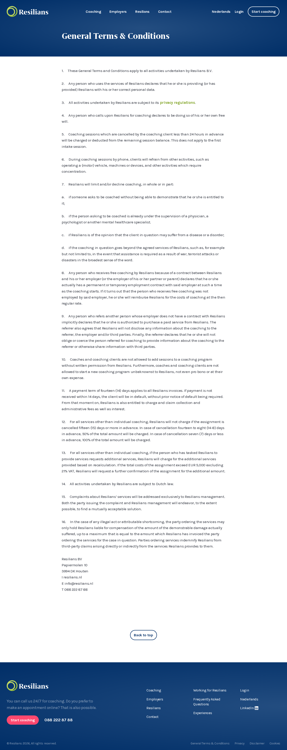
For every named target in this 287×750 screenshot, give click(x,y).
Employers (118, 11)
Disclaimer (257, 743)
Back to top (143, 635)
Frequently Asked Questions (206, 701)
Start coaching (264, 11)
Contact (164, 11)
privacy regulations (177, 102)
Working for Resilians (209, 690)
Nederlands (221, 11)
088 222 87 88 (58, 719)
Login (239, 11)
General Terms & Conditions (210, 743)
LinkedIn (247, 708)
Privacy (240, 743)
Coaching (93, 11)
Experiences (202, 713)
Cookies (275, 743)
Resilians (142, 11)
